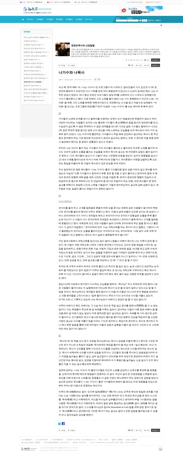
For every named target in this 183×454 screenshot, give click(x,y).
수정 (139, 65)
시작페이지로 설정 (136, 2)
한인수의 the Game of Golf (33, 100)
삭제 (147, 65)
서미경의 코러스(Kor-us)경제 (34, 56)
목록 (131, 65)
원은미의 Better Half (31, 71)
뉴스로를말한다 (26, 439)
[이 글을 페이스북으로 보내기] (63, 424)
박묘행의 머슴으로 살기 (33, 45)
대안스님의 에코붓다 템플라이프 (36, 37)
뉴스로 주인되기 (42, 439)
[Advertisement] (36, 121)
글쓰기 (156, 60)
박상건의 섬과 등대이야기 (33, 48)
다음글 (72, 65)
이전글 (62, 65)
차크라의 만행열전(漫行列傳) (35, 93)
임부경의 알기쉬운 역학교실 (34, 78)
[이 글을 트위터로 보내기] (59, 424)
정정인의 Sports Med (31, 86)
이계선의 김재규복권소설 (33, 74)
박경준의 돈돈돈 (30, 41)
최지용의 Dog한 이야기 (32, 97)
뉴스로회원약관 (57, 439)
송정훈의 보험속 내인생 (33, 63)
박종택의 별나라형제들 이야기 (35, 52)
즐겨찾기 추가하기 (154, 2)
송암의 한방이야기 (31, 60)
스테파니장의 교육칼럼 (32, 67)
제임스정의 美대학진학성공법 (35, 89)
